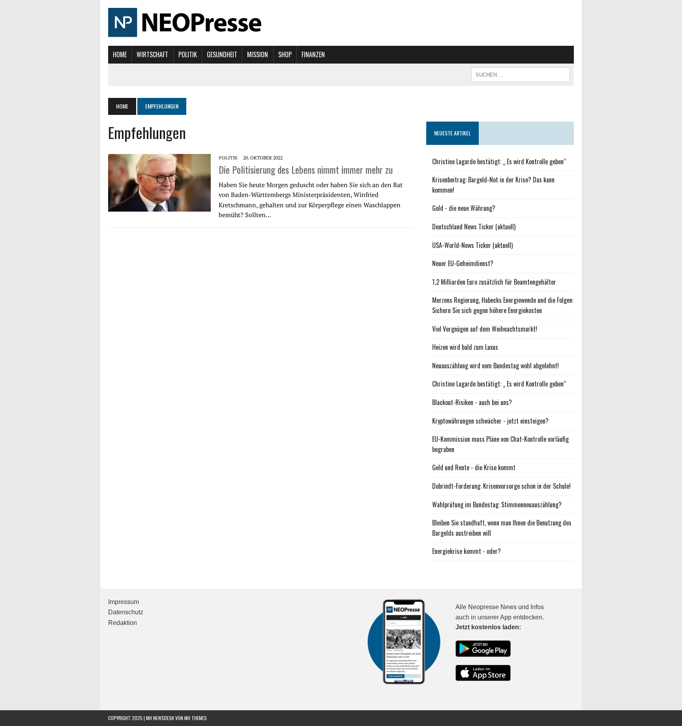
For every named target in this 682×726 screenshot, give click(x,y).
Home (120, 54)
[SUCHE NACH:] (520, 74)
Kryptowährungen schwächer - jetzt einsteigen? (490, 421)
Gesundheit (222, 54)
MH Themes (195, 718)
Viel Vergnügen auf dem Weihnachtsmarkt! (484, 329)
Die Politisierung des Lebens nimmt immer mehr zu (306, 169)
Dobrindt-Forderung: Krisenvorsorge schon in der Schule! (501, 486)
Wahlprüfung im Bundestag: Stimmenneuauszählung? (497, 504)
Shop (285, 54)
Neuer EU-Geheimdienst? (462, 263)
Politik (187, 54)
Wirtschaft (152, 54)
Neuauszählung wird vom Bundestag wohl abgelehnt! (495, 365)
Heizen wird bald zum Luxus (465, 347)
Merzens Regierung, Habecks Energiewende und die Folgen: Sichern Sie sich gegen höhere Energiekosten (502, 305)
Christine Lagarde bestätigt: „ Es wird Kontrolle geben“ (499, 161)
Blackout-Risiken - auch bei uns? (472, 402)
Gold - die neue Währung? (463, 208)
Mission (257, 54)
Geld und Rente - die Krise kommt (473, 467)
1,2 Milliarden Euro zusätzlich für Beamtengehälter (494, 282)
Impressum (123, 601)
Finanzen (313, 54)
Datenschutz (125, 612)
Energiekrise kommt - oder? (466, 551)
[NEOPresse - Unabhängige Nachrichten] (341, 23)
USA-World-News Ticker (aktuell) (472, 245)
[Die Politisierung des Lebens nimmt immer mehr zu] (159, 182)
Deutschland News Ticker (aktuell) (473, 226)
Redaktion (122, 622)
